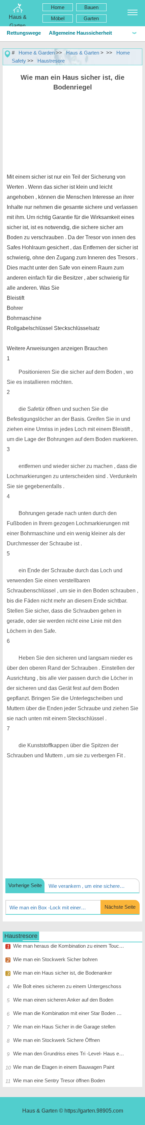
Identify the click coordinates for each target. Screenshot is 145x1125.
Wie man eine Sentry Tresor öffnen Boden (59, 1080)
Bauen (91, 7)
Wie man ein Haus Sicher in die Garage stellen (64, 1026)
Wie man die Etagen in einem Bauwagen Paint (63, 1067)
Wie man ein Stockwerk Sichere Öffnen (56, 1040)
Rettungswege (24, 33)
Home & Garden (37, 53)
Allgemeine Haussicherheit (80, 33)
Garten (91, 18)
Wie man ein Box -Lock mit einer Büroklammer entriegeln (47, 907)
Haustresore (51, 61)
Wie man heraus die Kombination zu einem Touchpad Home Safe (69, 946)
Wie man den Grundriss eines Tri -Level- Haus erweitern (69, 1053)
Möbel (57, 18)
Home (57, 7)
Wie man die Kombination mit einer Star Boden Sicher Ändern (69, 1013)
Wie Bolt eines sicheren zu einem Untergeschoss (67, 986)
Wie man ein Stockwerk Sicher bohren (55, 959)
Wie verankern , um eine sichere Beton (87, 886)
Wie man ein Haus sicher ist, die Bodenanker (62, 973)
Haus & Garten (82, 53)
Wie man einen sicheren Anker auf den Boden (63, 1000)
